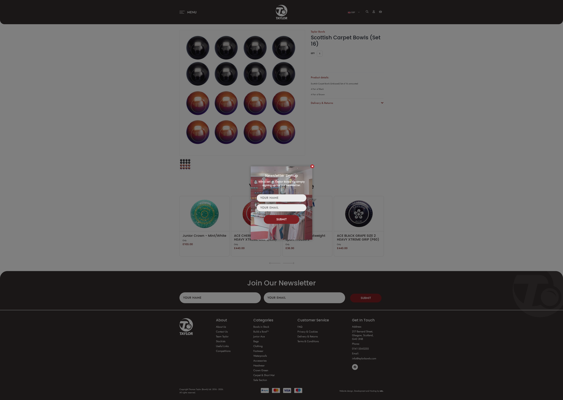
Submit (281, 219)
